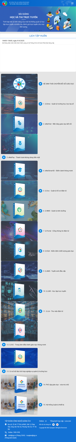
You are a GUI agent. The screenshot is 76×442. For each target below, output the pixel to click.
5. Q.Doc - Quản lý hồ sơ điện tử (55, 191)
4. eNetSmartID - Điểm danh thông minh (58, 171)
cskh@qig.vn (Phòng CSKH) (16, 435)
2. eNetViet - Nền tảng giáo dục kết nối (57, 124)
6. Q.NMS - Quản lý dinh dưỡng (54, 211)
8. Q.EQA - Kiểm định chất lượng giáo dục (58, 251)
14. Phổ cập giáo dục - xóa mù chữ (56, 385)
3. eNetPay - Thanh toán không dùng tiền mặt (23, 157)
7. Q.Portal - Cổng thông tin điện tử (56, 231)
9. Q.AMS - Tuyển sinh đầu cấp (54, 271)
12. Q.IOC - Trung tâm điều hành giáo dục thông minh (26, 345)
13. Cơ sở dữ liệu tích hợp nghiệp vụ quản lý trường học (27, 371)
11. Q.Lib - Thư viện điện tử (53, 311)
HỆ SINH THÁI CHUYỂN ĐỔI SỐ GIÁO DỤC (58, 84)
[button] (34, 30)
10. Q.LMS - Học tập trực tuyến (54, 291)
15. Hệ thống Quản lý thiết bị (53, 405)
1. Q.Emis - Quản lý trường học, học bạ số (58, 104)
